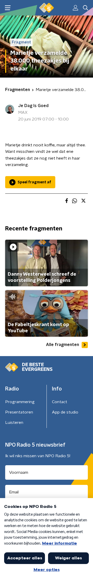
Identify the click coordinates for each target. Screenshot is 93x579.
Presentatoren (19, 412)
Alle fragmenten (62, 345)
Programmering (20, 402)
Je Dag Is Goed (33, 106)
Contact (59, 402)
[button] (8, 8)
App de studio (65, 412)
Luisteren (14, 422)
